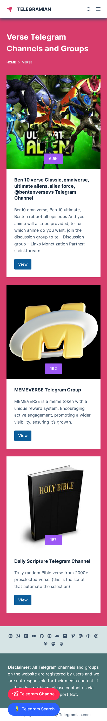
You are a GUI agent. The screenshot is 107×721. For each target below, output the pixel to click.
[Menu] (98, 9)
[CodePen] (88, 636)
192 (53, 368)
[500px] (61, 644)
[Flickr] (34, 636)
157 (53, 539)
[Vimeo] (73, 636)
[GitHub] (42, 636)
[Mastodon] (53, 644)
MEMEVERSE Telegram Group (47, 389)
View (24, 266)
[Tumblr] (65, 636)
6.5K (53, 158)
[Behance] (10, 636)
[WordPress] (81, 636)
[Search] (89, 9)
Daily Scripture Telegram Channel (52, 561)
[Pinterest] (49, 636)
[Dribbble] (96, 636)
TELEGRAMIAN (34, 9)
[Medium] (18, 636)
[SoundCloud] (57, 636)
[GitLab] (46, 644)
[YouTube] (26, 636)
